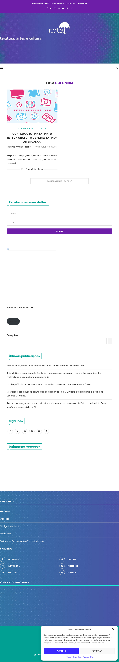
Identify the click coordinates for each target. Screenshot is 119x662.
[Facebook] (46, 8)
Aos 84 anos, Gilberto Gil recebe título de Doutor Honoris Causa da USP (45, 365)
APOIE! (13, 321)
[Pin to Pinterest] (32, 169)
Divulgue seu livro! (40, 3)
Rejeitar (97, 651)
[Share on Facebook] (26, 169)
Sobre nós (82, 3)
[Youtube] (63, 8)
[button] (113, 629)
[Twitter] (51, 8)
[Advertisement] (59, 48)
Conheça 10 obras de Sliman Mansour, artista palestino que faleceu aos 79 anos (50, 384)
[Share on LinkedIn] (35, 169)
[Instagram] (55, 8)
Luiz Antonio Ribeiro (21, 146)
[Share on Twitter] (29, 169)
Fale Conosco (58, 3)
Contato (4, 518)
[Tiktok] (72, 8)
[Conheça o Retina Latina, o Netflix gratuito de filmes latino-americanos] (32, 106)
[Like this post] (22, 169)
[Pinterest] (59, 8)
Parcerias (70, 3)
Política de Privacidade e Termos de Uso (22, 541)
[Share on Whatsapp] (38, 169)
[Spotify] (67, 8)
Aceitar (61, 651)
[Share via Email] (42, 169)
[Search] (117, 68)
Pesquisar (13, 335)
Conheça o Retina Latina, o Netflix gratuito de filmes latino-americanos (32, 137)
